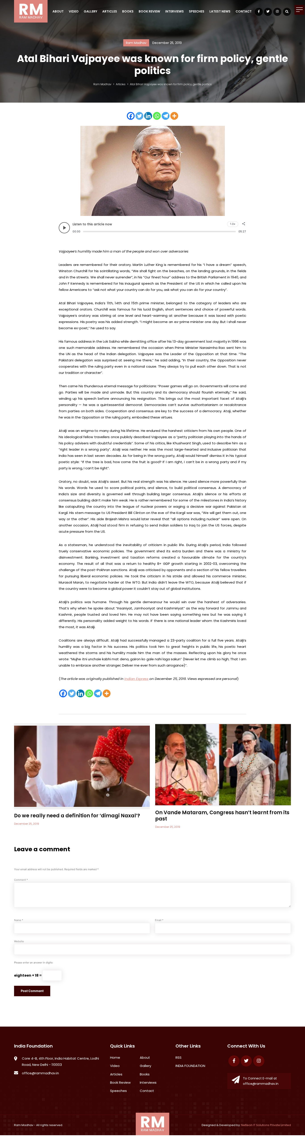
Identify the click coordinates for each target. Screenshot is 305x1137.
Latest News (219, 11)
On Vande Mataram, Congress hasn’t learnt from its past (222, 815)
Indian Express (136, 678)
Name (18, 920)
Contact (244, 11)
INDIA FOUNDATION (190, 1065)
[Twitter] (139, 116)
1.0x (232, 224)
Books (128, 11)
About (58, 11)
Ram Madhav (23, 1125)
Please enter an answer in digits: (33, 962)
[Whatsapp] (157, 116)
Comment (21, 879)
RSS (178, 1057)
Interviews (174, 11)
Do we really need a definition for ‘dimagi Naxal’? (77, 815)
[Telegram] (165, 116)
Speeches (196, 11)
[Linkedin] (148, 116)
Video (74, 11)
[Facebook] (131, 116)
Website (19, 941)
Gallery (90, 11)
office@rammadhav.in (40, 1073)
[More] (174, 116)
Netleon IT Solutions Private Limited (266, 1125)
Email (159, 920)
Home (115, 1057)
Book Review (149, 11)
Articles (109, 11)
